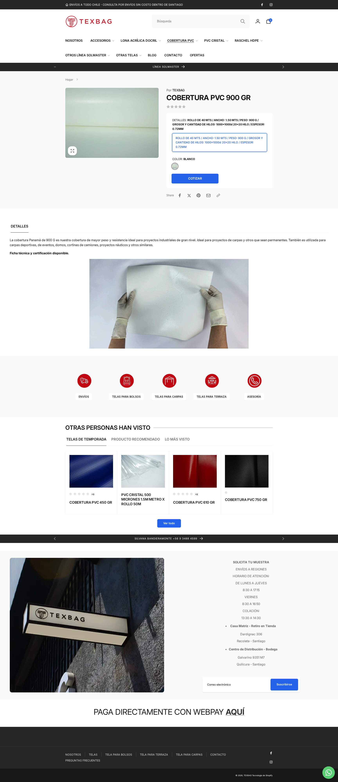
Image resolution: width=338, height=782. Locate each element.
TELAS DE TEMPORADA (86, 439)
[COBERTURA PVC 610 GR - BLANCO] (187, 494)
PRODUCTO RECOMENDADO (135, 439)
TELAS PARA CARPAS (169, 396)
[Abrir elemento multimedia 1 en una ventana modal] (112, 123)
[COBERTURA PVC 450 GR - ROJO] (83, 494)
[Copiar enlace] (218, 195)
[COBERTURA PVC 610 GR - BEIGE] (183, 494)
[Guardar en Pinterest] (198, 195)
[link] (124, 5)
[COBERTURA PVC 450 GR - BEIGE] (79, 494)
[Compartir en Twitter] (189, 195)
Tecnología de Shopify (262, 775)
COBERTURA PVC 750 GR (246, 500)
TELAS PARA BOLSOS (126, 396)
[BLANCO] (175, 166)
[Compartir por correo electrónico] (208, 195)
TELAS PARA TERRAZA (212, 396)
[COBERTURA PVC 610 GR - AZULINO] (178, 494)
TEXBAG (175, 90)
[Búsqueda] (243, 21)
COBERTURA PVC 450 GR (90, 502)
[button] (269, 21)
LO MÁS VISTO (177, 439)
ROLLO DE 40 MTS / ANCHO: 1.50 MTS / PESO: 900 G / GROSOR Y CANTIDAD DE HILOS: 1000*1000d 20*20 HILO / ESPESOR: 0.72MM (219, 142)
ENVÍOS (84, 396)
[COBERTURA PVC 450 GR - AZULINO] (70, 494)
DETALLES (19, 226)
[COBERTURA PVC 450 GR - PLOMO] (88, 494)
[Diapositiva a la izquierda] (55, 67)
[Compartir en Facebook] (180, 195)
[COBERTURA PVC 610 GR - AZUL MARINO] (174, 494)
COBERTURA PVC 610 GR (194, 502)
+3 (93, 494)
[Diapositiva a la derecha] (283, 67)
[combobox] (201, 21)
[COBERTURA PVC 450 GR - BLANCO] (75, 494)
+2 (196, 494)
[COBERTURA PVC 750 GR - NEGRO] (226, 493)
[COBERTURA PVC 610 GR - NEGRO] (191, 494)
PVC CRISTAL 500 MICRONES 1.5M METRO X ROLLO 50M (143, 499)
